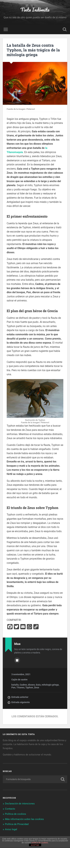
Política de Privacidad (16, 824)
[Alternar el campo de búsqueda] (65, 29)
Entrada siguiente (20, 702)
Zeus (36, 687)
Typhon (29, 687)
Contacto (10, 808)
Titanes (20, 687)
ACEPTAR (35, 845)
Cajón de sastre (19, 679)
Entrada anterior (19, 697)
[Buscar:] (35, 779)
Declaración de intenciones (20, 803)
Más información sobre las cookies (24, 819)
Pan (13, 687)
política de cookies (40, 843)
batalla (15, 684)
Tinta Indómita (35, 10)
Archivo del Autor (17, 660)
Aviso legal (11, 829)
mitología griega (50, 684)
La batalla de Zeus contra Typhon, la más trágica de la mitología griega (33, 50)
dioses (31, 684)
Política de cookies (15, 813)
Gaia (38, 684)
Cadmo (23, 684)
